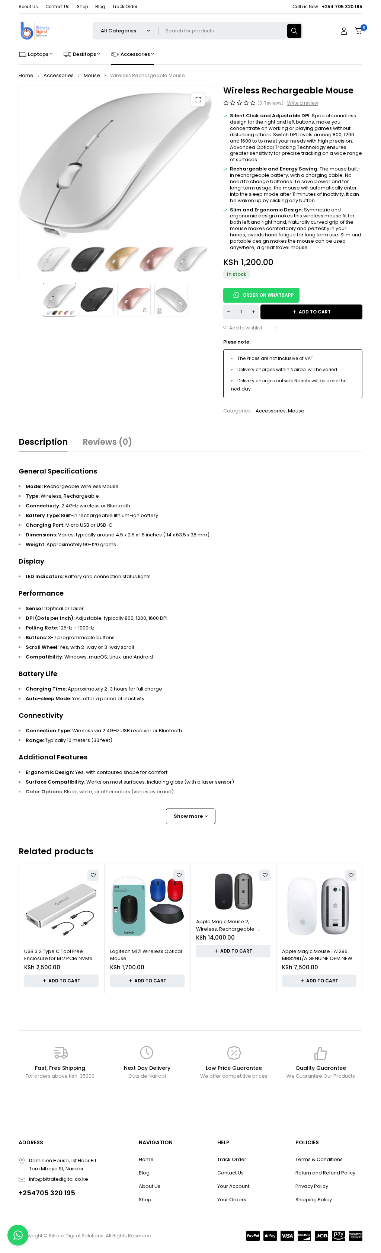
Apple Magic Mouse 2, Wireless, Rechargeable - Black (227, 925)
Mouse (92, 75)
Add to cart (315, 312)
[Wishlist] (242, 328)
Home (26, 75)
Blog (100, 7)
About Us (28, 7)
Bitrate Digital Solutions (76, 1235)
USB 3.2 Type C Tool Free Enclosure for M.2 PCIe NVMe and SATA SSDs (58, 955)
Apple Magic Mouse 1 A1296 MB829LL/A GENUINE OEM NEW (317, 955)
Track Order (124, 7)
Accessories (59, 75)
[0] (358, 31)
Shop (82, 7)
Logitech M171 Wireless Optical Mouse (146, 955)
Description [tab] (43, 442)
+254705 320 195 (47, 1193)
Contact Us (57, 7)
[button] (198, 99)
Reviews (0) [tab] (107, 442)
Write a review (302, 103)
